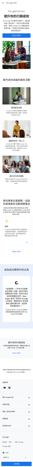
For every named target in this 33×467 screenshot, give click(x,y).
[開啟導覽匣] (3, 3)
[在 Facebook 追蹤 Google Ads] (9, 388)
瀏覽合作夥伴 (16, 252)
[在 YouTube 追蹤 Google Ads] (4, 388)
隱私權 (4, 442)
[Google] (5, 437)
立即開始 (16, 464)
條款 (10, 442)
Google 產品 (6, 446)
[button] (16, 397)
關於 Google (19, 442)
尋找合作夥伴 (16, 35)
